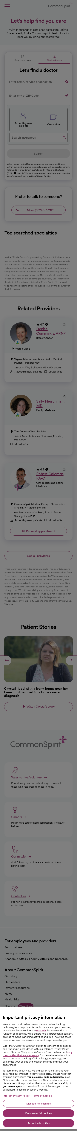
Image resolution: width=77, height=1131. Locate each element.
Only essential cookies (38, 1113)
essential (41, 1030)
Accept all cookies (38, 1123)
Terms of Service (42, 1095)
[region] (38, 1068)
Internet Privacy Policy (16, 1095)
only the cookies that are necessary (38, 1054)
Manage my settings (38, 1103)
